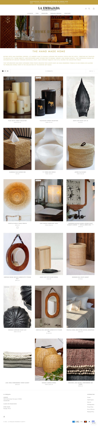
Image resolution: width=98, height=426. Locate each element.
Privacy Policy (90, 407)
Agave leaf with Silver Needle (49, 277)
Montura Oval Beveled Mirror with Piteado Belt (49, 330)
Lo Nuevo (30, 13)
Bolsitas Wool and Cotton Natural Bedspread (80, 330)
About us (89, 402)
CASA (37, 13)
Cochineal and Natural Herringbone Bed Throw (80, 383)
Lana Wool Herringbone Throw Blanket (17, 382)
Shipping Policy (90, 411)
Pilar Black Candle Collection (49, 120)
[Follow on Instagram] (4, 416)
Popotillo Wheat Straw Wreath (17, 223)
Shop (9, 17)
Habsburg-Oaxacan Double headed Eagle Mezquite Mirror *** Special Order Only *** (80, 224)
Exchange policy (90, 404)
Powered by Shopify (20, 421)
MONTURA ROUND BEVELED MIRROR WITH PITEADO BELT (17, 278)
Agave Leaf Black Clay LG (80, 120)
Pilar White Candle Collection (17, 120)
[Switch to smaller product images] (5, 71)
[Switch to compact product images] (7, 71)
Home (4, 17)
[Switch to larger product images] (2, 71)
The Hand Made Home (17, 17)
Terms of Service (90, 409)
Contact (88, 397)
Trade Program (90, 399)
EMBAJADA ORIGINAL (56, 13)
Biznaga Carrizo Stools (49, 382)
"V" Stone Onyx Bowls (49, 172)
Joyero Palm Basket (80, 172)
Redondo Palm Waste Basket (80, 277)
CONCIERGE (67, 13)
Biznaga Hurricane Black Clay (17, 330)
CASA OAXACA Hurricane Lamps (49, 223)
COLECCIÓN (45, 13)
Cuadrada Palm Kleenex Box (17, 172)
